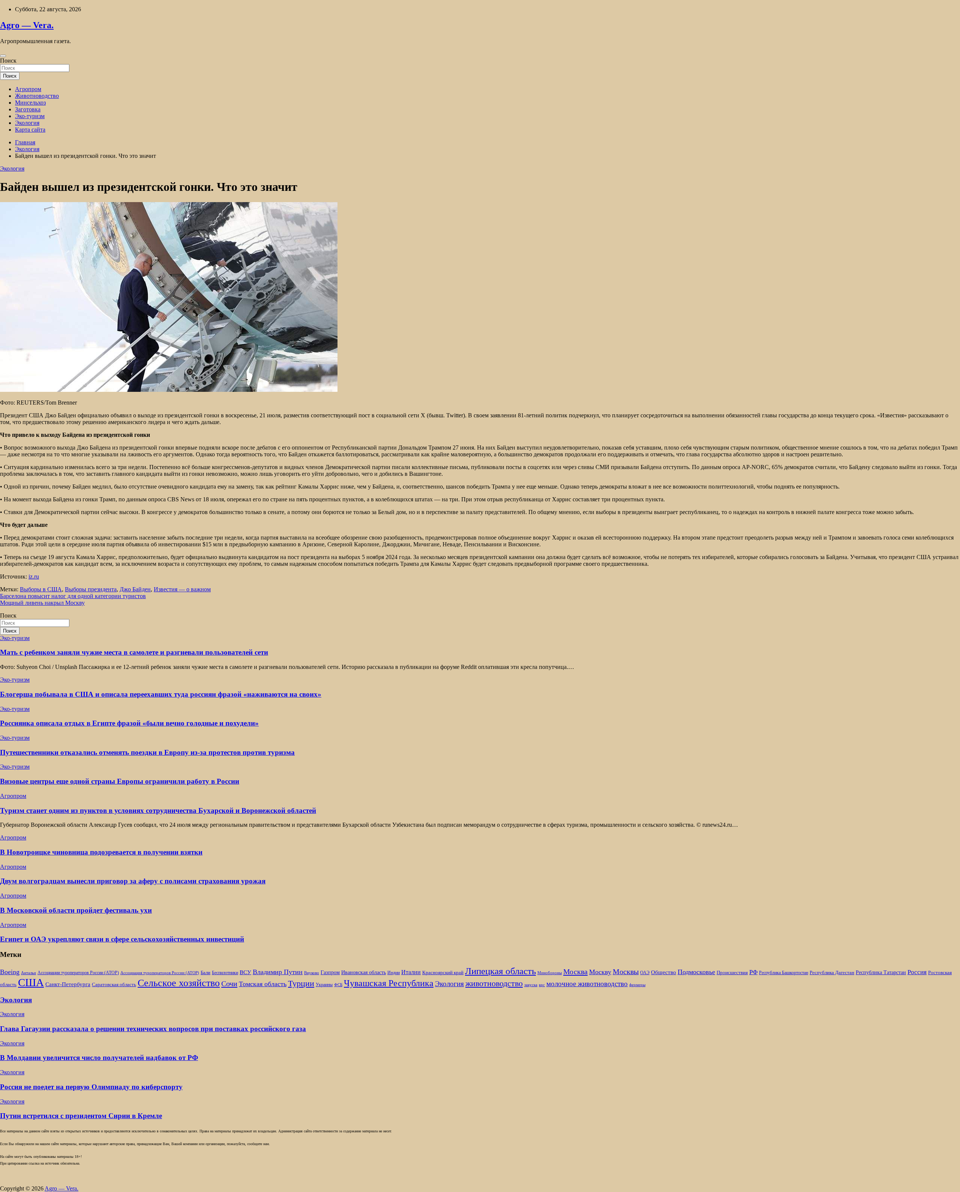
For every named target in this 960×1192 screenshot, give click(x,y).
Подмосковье (696, 972)
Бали (205, 972)
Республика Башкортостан (783, 972)
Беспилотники (225, 972)
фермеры (637, 985)
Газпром (330, 972)
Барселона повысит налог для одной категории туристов (73, 596)
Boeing (10, 972)
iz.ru (33, 576)
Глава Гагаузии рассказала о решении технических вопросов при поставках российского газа (153, 1029)
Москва (575, 971)
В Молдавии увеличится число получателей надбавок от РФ (99, 1058)
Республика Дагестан (832, 972)
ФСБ (338, 985)
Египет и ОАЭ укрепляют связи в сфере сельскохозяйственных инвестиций (122, 939)
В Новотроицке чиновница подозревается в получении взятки (101, 852)
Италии (411, 972)
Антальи (28, 973)
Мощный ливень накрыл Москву (42, 603)
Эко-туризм (30, 116)
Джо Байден (135, 589)
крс (542, 985)
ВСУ (245, 972)
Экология (27, 123)
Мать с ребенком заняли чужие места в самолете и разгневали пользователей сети (134, 652)
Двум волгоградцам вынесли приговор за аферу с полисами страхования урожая (133, 881)
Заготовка (27, 109)
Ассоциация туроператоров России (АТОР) (159, 973)
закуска (530, 985)
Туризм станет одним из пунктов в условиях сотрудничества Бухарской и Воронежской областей (158, 810)
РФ (753, 972)
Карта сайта (30, 129)
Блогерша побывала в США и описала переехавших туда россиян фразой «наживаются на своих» (160, 694)
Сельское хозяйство (179, 983)
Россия (917, 972)
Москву (600, 972)
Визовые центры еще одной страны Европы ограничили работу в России (119, 781)
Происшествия (732, 972)
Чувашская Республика (389, 983)
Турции (301, 983)
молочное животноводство (587, 984)
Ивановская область (363, 972)
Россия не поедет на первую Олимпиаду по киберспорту (91, 1087)
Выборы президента (91, 589)
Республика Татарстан (881, 972)
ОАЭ (645, 972)
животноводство (494, 983)
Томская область (262, 984)
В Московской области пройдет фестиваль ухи (76, 910)
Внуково (311, 973)
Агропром (28, 89)
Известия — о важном (182, 589)
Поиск (8, 60)
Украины (324, 984)
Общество (663, 972)
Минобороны (549, 973)
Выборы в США (41, 589)
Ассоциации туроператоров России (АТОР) (78, 972)
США (31, 982)
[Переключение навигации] (3, 56)
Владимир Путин (278, 972)
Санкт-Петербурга (67, 984)
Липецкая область (500, 971)
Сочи (229, 983)
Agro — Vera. (27, 25)
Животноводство (37, 96)
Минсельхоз (30, 102)
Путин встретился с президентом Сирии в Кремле (81, 1116)
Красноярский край (443, 972)
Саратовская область (114, 984)
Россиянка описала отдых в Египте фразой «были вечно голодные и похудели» (129, 723)
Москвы (626, 971)
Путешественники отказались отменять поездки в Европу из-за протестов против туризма (147, 752)
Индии (393, 972)
